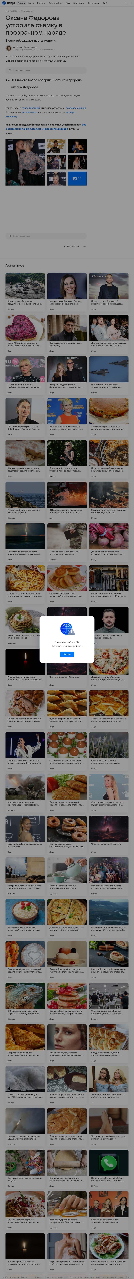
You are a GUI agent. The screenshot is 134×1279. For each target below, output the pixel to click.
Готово (67, 654)
